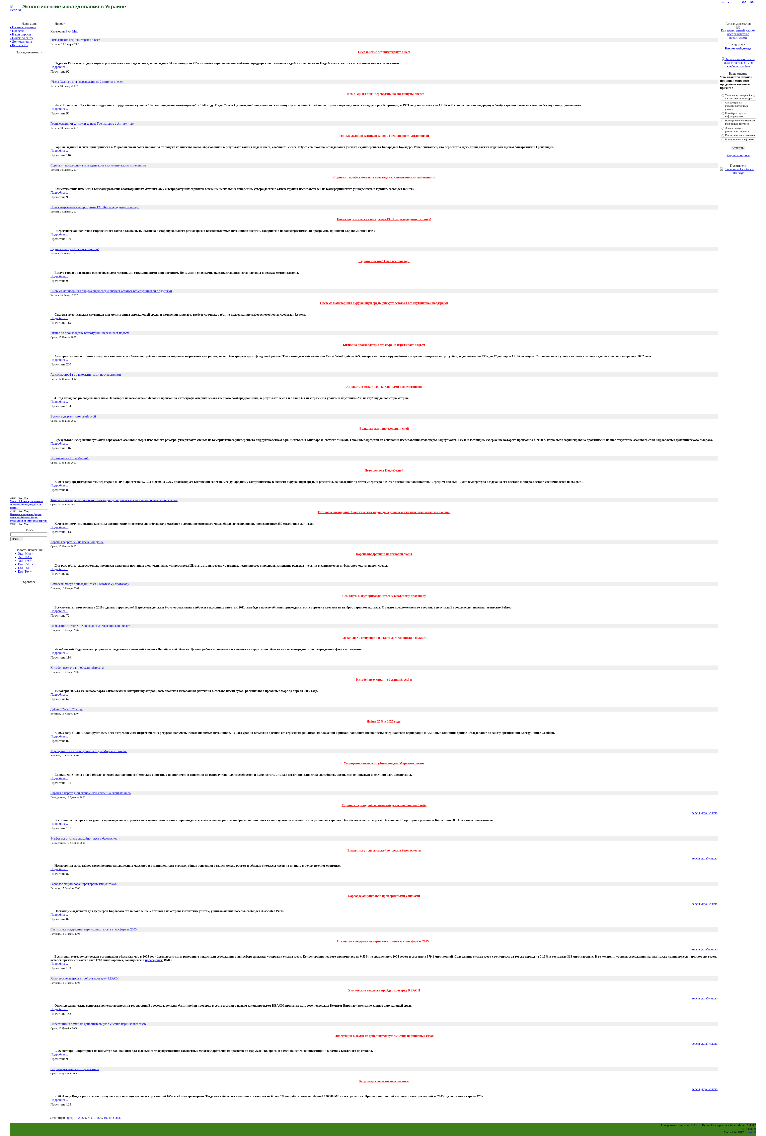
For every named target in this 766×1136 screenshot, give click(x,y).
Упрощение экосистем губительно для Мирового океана (88, 751)
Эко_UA (25, 557)
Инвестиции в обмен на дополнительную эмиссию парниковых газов (98, 1024)
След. (117, 1117)
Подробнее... (59, 67)
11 (110, 1117)
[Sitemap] (722, 1)
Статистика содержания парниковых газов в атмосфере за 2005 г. (94, 929)
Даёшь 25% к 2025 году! (66, 709)
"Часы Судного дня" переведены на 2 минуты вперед (86, 81)
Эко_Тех (25, 560)
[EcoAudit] (16, 10)
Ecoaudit (750, 1132)
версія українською (705, 813)
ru (752, 1)
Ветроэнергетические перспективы (74, 1069)
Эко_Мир (25, 553)
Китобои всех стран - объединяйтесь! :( (77, 667)
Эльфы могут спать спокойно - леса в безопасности (85, 838)
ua (744, 1)
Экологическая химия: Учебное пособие (738, 64)
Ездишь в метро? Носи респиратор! (74, 249)
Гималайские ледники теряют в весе (75, 39)
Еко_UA (25, 568)
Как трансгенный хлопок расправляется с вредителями (738, 34)
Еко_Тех (25, 571)
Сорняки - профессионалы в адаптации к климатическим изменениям (98, 165)
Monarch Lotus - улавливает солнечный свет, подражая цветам (26, 494)
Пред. (69, 1117)
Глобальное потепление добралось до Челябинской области (90, 625)
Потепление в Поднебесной (69, 458)
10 (105, 1117)
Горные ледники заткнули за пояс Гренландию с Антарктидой (92, 123)
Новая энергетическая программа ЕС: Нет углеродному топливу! (94, 207)
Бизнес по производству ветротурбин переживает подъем (89, 333)
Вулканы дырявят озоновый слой (73, 416)
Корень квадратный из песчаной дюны (77, 542)
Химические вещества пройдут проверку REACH (84, 978)
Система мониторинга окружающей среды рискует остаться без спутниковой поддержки (111, 291)
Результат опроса (738, 155)
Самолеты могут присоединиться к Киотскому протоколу (89, 584)
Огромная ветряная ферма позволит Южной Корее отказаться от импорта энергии (28, 507)
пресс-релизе (154, 960)
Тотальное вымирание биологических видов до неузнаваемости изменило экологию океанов (114, 500)
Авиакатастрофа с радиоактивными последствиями (85, 374)
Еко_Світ (25, 564)
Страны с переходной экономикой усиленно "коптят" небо (90, 793)
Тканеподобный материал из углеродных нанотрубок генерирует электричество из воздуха (27, 522)
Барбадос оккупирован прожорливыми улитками (83, 884)
